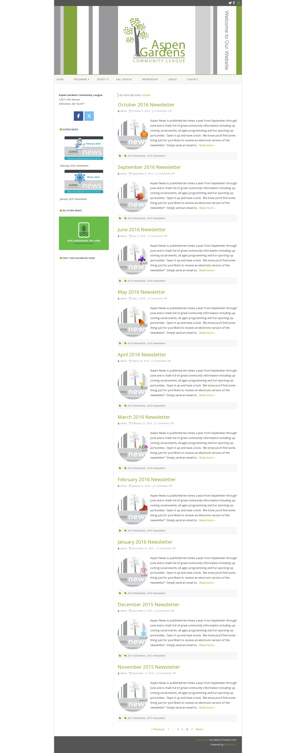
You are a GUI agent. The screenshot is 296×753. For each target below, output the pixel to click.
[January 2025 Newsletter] (84, 182)
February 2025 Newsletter (74, 165)
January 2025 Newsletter (73, 199)
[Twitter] (230, 3)
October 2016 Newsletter (146, 104)
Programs (80, 79)
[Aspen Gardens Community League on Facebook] (78, 116)
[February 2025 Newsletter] (84, 148)
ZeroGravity (202, 739)
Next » (200, 729)
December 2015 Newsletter (148, 604)
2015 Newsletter (136, 655)
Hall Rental (124, 79)
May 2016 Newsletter (141, 292)
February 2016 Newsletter (147, 479)
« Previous (157, 729)
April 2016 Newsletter (142, 354)
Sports (101, 79)
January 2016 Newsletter (145, 541)
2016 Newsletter (136, 155)
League (172, 79)
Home (60, 79)
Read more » (207, 145)
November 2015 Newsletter (149, 667)
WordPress (230, 744)
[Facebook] (234, 3)
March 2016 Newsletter (144, 417)
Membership (150, 79)
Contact (192, 79)
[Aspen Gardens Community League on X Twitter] (89, 116)
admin (146, 95)
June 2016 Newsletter (142, 229)
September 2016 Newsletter (149, 167)
